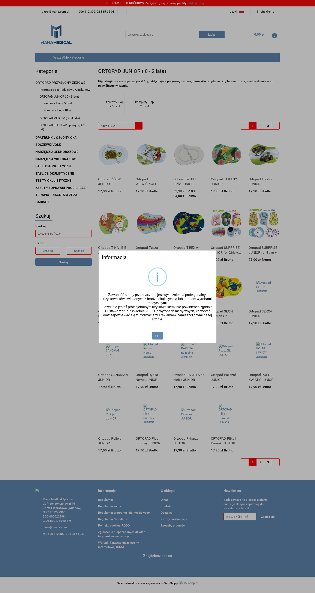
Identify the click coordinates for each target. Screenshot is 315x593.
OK (157, 336)
